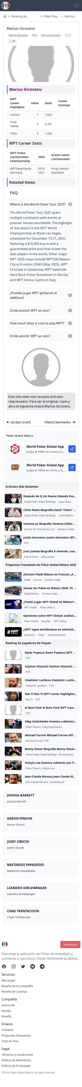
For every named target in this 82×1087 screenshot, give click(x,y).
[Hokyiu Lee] (13, 765)
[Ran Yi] (13, 696)
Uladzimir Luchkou (36, 685)
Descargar (70, 944)
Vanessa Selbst (66, 529)
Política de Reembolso (16, 1060)
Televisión (29, 635)
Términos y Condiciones (17, 1054)
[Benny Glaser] (13, 751)
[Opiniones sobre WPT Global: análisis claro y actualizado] (13, 618)
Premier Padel (53, 580)
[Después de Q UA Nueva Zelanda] (13, 498)
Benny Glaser (66, 754)
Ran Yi (29, 699)
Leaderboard (57, 782)
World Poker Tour (67, 607)
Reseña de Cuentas (14, 991)
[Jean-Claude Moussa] (13, 779)
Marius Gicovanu (71, 16)
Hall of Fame (31, 556)
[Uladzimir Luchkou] (13, 682)
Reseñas (46, 621)
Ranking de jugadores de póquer (20, 16)
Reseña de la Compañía (17, 986)
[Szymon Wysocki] (13, 669)
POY (26, 543)
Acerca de (8, 1005)
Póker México (47, 607)
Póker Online (31, 621)
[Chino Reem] (13, 512)
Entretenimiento (57, 635)
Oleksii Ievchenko (57, 422)
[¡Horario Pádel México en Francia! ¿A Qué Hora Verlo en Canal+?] (13, 577)
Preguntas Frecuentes (16, 1035)
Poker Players (33, 727)
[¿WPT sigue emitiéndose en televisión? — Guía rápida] (13, 632)
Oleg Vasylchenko (52, 727)
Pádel (27, 580)
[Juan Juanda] (13, 553)
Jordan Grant (21, 422)
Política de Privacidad (16, 1066)
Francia (37, 580)
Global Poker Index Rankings (40, 501)
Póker (41, 635)
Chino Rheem (66, 515)
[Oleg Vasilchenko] (13, 724)
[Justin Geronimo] (13, 540)
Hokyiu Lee (48, 768)
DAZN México (68, 593)
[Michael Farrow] (13, 737)
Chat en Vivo (10, 1041)
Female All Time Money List (39, 529)
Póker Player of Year (52, 16)
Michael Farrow (34, 740)
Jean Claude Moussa (37, 782)
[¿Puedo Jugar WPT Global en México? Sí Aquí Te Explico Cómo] (13, 604)
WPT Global (30, 607)
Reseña (6, 1016)
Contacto (7, 1030)
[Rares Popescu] (13, 655)
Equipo (6, 1011)
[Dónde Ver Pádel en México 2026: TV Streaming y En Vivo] (13, 590)
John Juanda (47, 556)
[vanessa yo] (13, 526)
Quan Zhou (65, 501)
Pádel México (31, 593)
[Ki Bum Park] (13, 710)
